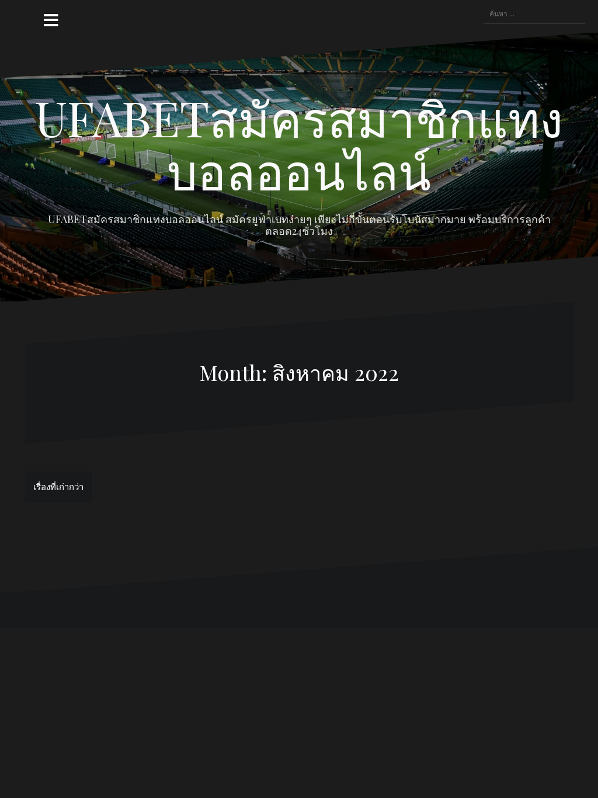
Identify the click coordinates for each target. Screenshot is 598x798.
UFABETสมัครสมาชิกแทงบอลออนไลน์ (299, 143)
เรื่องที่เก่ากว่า (58, 486)
